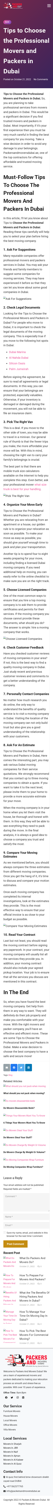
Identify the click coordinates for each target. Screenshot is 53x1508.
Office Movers (10, 1425)
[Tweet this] (21, 1067)
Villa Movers (9, 1429)
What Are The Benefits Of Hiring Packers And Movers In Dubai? (34, 1296)
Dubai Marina (17, 352)
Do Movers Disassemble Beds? (19, 1108)
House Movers (10, 1416)
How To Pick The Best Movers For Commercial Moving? (34, 1334)
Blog (10, 1075)
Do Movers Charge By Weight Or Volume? (24, 1152)
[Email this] (6, 1067)
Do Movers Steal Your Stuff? (17, 1137)
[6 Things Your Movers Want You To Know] (24, 1115)
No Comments (41, 79)
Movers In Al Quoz (12, 1463)
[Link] (12, 5)
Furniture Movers (11, 1411)
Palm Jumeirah (18, 369)
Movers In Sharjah (12, 1444)
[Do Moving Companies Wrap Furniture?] (23, 1160)
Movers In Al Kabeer (13, 1459)
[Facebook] (6, 1397)
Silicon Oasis (17, 363)
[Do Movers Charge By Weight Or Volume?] (24, 1145)
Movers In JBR (10, 1448)
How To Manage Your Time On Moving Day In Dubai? (33, 1315)
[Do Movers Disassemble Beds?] (19, 1101)
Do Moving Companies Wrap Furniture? (23, 1167)
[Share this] (14, 1067)
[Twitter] (12, 1397)
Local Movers (10, 1420)
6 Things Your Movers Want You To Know (24, 1122)
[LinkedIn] (23, 1397)
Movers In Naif (10, 1452)
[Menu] (49, 5)
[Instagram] (17, 1397)
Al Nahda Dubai (18, 357)
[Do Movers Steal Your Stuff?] (18, 1130)
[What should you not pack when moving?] (24, 1086)
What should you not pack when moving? (24, 1093)
